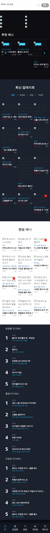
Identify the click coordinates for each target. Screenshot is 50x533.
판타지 (36, 62)
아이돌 (24, 290)
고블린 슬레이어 (18, 415)
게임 (3, 162)
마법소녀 (5, 49)
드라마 (8, 114)
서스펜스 (9, 162)
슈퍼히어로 (6, 266)
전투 (39, 245)
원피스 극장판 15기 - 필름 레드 (24, 468)
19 (32, 417)
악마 (35, 245)
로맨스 (39, 117)
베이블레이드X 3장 (19, 384)
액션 (9, 49)
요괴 (28, 198)
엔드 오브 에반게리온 (20, 503)
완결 (25, 529)
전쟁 (26, 132)
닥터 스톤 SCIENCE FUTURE (24, 403)
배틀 (25, 340)
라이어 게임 (17, 372)
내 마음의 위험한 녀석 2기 (22, 426)
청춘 (17, 440)
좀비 (19, 290)
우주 (3, 245)
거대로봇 (13, 266)
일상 (13, 198)
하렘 (23, 266)
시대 (3, 114)
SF (35, 263)
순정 (3, 147)
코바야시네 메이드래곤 (21, 449)
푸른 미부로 (17, 438)
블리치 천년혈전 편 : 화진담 (23, 338)
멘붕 (30, 132)
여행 (25, 363)
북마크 (45, 529)
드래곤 (23, 452)
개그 (27, 429)
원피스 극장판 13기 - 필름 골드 (24, 514)
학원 (35, 117)
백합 (39, 287)
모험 (45, 207)
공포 (25, 417)
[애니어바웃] (11, 3)
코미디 (44, 117)
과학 (26, 406)
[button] (44, 53)
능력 (31, 49)
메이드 (28, 452)
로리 (47, 287)
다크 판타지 (22, 49)
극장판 (35, 529)
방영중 (15, 529)
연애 (19, 198)
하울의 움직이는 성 (19, 480)
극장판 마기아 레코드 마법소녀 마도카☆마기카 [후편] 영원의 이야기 (28, 491)
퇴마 (22, 340)
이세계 (20, 114)
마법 (17, 494)
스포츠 (44, 307)
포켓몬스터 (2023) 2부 (21, 361)
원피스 (14, 349)
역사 (13, 440)
